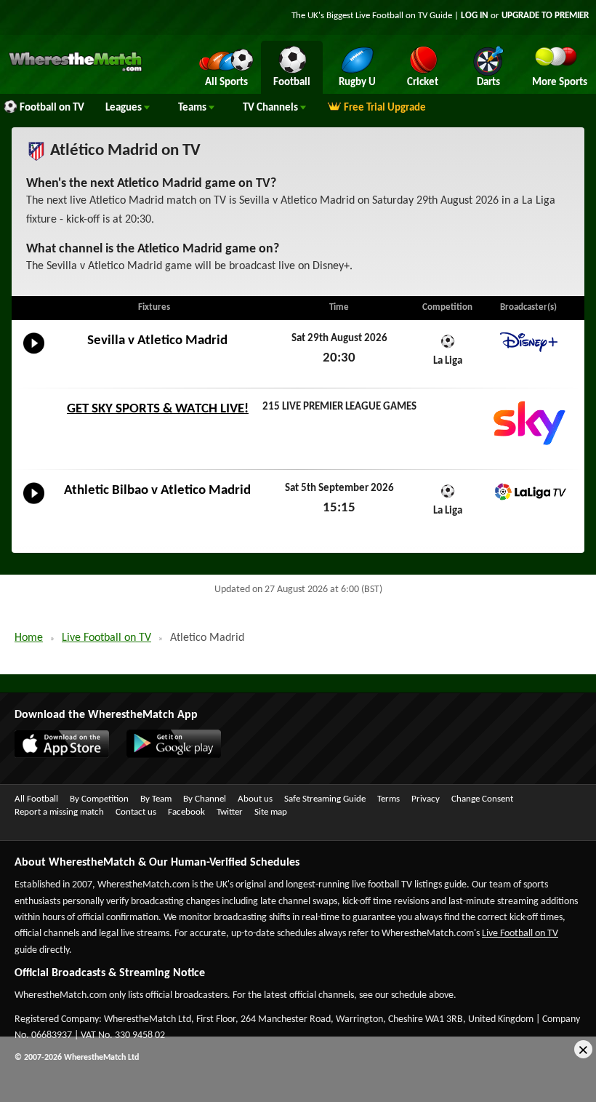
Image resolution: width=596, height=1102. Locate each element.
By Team (156, 799)
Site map (270, 812)
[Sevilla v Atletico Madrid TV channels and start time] (34, 354)
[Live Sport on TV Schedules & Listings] (75, 70)
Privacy (425, 799)
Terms (388, 799)
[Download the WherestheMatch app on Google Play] (166, 755)
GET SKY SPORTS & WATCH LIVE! (158, 409)
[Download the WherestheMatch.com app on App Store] (54, 755)
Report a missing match (59, 812)
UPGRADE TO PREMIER (545, 15)
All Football (36, 799)
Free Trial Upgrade (385, 108)
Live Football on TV (391, 15)
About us (255, 799)
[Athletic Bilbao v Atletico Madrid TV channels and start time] (34, 504)
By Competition (99, 799)
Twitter (230, 812)
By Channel (204, 799)
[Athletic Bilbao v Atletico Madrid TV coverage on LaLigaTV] (528, 492)
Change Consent (482, 799)
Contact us (136, 812)
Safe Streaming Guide (325, 799)
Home (29, 638)
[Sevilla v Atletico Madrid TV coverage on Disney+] (528, 342)
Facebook (186, 812)
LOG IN (474, 15)
